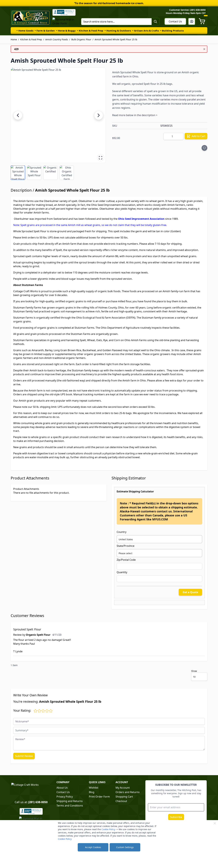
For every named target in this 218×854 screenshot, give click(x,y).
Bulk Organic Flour (81, 39)
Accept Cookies (93, 847)
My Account (123, 787)
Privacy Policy (64, 796)
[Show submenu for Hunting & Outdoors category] (105, 30)
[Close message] (204, 49)
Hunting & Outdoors (118, 30)
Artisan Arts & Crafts (146, 30)
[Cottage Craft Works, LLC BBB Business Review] (31, 811)
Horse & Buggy (67, 30)
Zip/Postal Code (126, 559)
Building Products (173, 30)
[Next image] (98, 115)
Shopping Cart (124, 796)
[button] (58, 115)
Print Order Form (99, 796)
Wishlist (93, 787)
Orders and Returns (128, 792)
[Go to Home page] (31, 17)
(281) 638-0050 (38, 802)
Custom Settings (125, 847)
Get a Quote (190, 592)
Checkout (121, 801)
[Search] (155, 21)
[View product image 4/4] (67, 173)
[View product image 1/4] (18, 173)
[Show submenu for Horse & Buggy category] (56, 30)
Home (14, 39)
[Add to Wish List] (204, 148)
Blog (91, 792)
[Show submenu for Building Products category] (160, 30)
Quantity (122, 572)
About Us (62, 787)
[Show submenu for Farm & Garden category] (35, 30)
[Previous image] (17, 115)
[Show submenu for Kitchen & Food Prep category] (77, 30)
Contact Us (175, 21)
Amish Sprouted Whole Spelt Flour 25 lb (116, 39)
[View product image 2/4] (34, 173)
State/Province (125, 546)
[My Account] (191, 21)
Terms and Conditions (69, 805)
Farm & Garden (46, 30)
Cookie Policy (108, 829)
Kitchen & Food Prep (91, 30)
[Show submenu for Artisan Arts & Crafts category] (133, 30)
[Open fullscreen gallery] (100, 157)
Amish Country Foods (56, 39)
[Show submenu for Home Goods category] (17, 30)
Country (121, 532)
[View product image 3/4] (50, 173)
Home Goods (25, 30)
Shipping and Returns (69, 801)
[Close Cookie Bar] (215, 823)
